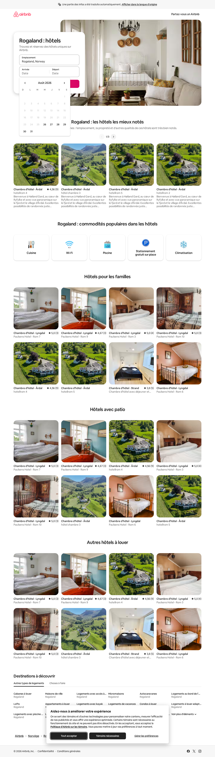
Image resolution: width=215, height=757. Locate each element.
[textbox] (34, 73)
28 (58, 124)
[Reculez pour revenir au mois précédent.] (25, 83)
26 (44, 124)
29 (64, 124)
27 (51, 124)
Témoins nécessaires (107, 735)
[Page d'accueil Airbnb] (22, 14)
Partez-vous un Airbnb (185, 14)
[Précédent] (102, 136)
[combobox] (49, 61)
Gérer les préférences (146, 735)
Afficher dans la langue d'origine (139, 4)
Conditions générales (68, 751)
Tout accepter (69, 735)
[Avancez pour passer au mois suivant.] (64, 83)
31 (31, 131)
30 (24, 131)
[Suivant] (113, 136)
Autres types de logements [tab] (29, 683)
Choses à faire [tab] (57, 683)
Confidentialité (46, 751)
